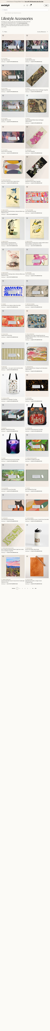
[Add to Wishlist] (3, 35)
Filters (5, 31)
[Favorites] (27, 5)
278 (32, 588)
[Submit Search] (3, 10)
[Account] (24, 5)
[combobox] (25, 9)
